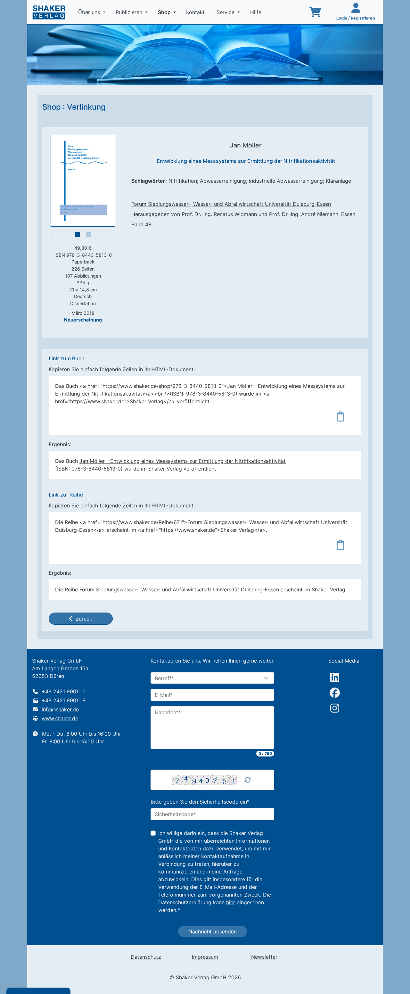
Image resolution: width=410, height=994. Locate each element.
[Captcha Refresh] (247, 780)
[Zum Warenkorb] (315, 12)
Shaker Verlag (165, 468)
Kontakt (196, 12)
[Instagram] (334, 708)
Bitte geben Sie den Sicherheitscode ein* (200, 801)
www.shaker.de (60, 718)
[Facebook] (334, 692)
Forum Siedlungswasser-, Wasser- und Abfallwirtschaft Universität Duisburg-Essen (231, 204)
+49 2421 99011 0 (64, 691)
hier (230, 902)
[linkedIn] (334, 677)
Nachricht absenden (212, 931)
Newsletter (264, 957)
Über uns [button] (90, 12)
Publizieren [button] (130, 12)
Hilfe (256, 12)
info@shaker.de (60, 709)
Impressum (205, 957)
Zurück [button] (84, 618)
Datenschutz (146, 957)
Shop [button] (168, 12)
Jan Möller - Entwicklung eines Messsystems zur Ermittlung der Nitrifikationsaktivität (182, 461)
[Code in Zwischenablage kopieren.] (340, 416)
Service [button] (226, 12)
